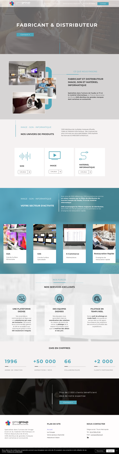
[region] (29, 161)
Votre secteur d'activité (55, 435)
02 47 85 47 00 (95, 432)
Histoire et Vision (53, 437)
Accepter (110, 451)
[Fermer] (117, 451)
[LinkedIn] (88, 437)
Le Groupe (51, 432)
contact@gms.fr (97, 435)
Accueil (49, 429)
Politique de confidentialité (14, 452)
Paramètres (100, 451)
